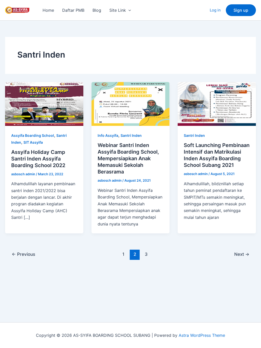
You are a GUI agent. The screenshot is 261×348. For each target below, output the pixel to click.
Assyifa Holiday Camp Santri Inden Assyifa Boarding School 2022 (38, 158)
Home (48, 10)
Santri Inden (131, 135)
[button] (128, 10)
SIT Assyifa (33, 142)
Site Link (117, 10)
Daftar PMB (73, 10)
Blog (97, 10)
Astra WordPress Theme (202, 335)
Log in (215, 10)
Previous (23, 254)
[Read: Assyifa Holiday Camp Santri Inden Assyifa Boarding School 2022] (44, 103)
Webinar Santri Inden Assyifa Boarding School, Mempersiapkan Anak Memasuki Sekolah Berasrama (128, 158)
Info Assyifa (108, 135)
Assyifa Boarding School (32, 135)
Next (241, 254)
